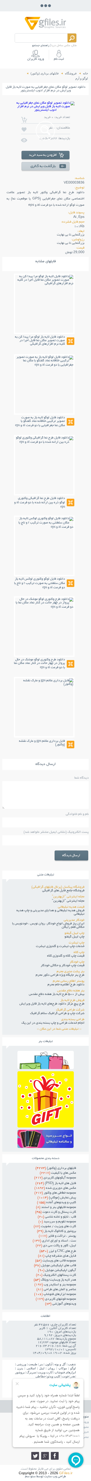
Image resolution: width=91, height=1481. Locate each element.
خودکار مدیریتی (74, 920)
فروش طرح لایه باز (72, 1000)
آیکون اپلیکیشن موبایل (57, 1270)
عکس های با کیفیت (58, 1173)
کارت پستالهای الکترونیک (56, 1275)
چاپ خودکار (77, 962)
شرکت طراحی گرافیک (70, 1010)
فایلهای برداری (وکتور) (55, 1168)
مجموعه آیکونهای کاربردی (55, 1178)
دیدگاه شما (81, 778)
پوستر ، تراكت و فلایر (57, 1236)
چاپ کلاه (79, 952)
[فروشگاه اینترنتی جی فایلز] (45, 29)
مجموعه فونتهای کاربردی (56, 1299)
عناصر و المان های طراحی (56, 1289)
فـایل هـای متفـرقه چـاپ (57, 1256)
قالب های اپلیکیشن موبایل (55, 1265)
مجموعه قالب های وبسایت (55, 1261)
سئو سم (30, 1476)
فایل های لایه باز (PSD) (55, 1183)
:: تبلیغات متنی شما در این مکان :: (60, 1029)
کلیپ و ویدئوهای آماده (56, 1202)
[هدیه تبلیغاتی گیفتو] (45, 1126)
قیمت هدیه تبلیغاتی (71, 907)
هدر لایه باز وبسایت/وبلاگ (55, 1280)
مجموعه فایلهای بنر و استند (56, 1207)
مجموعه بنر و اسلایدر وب (55, 1285)
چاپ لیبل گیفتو (74, 933)
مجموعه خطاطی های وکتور (55, 1193)
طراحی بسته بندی (72, 1019)
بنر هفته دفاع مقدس (70, 991)
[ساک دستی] (45, 1067)
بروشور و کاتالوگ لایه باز (56, 1231)
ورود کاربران (35, 59)
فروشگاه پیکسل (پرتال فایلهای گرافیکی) (57, 887)
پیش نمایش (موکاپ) (56, 1198)
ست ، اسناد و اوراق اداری (54, 1241)
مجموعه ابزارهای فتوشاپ (55, 1294)
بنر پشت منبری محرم (70, 971)
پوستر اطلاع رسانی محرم (68, 981)
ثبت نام (59, 59)
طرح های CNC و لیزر (57, 1251)
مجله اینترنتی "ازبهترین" (68, 897)
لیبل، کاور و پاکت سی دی (56, 1246)
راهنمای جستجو (40, 45)
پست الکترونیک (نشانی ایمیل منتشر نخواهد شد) (56, 832)
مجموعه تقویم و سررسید (57, 1222)
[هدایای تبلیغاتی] (45, 1139)
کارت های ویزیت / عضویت (55, 1226)
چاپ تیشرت (76, 943)
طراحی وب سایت (55, 1476)
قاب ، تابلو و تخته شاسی (57, 1217)
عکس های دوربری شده (55, 1188)
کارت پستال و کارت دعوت (55, 1212)
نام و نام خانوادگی (77, 814)
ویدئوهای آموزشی (60, 1304)
